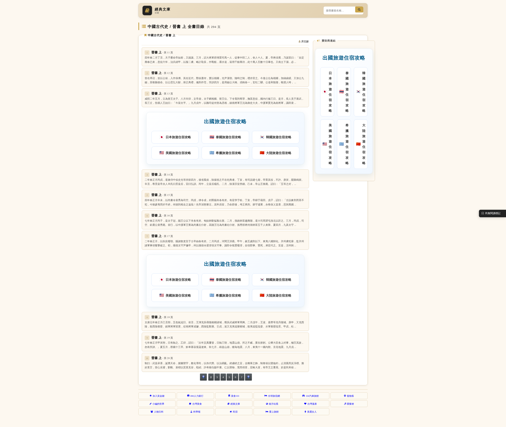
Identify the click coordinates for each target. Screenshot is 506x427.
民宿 (235, 411)
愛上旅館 (274, 411)
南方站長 (273, 403)
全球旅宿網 (274, 395)
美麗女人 (312, 411)
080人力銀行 (196, 395)
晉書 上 (162, 52)
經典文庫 (235, 403)
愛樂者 (350, 403)
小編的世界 (158, 403)
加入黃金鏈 (158, 395)
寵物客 (350, 395)
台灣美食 (197, 403)
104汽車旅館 (312, 395)
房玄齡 (305, 41)
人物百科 (158, 411)
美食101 (235, 395)
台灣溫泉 (312, 403)
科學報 (196, 411)
